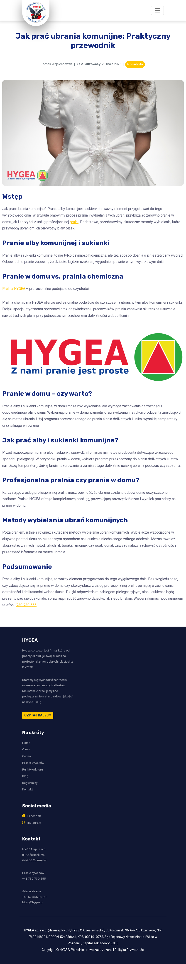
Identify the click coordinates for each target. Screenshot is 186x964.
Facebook (33, 816)
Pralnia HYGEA (13, 288)
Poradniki (135, 64)
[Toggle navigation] (157, 10)
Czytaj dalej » (37, 715)
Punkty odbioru (32, 769)
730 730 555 (26, 605)
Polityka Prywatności (129, 950)
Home (26, 742)
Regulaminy (29, 783)
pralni (74, 222)
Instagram (33, 822)
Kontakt (27, 789)
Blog (25, 776)
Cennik (26, 756)
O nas (26, 749)
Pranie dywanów (33, 762)
